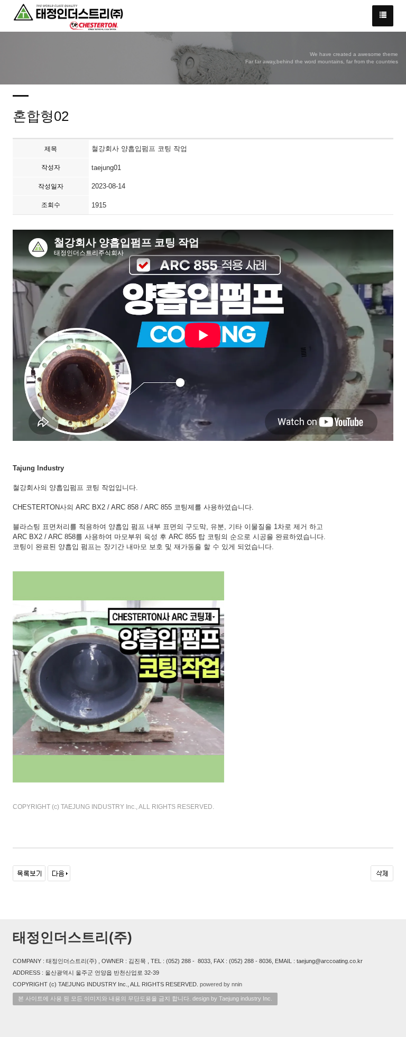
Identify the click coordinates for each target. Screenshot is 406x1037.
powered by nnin (221, 984)
